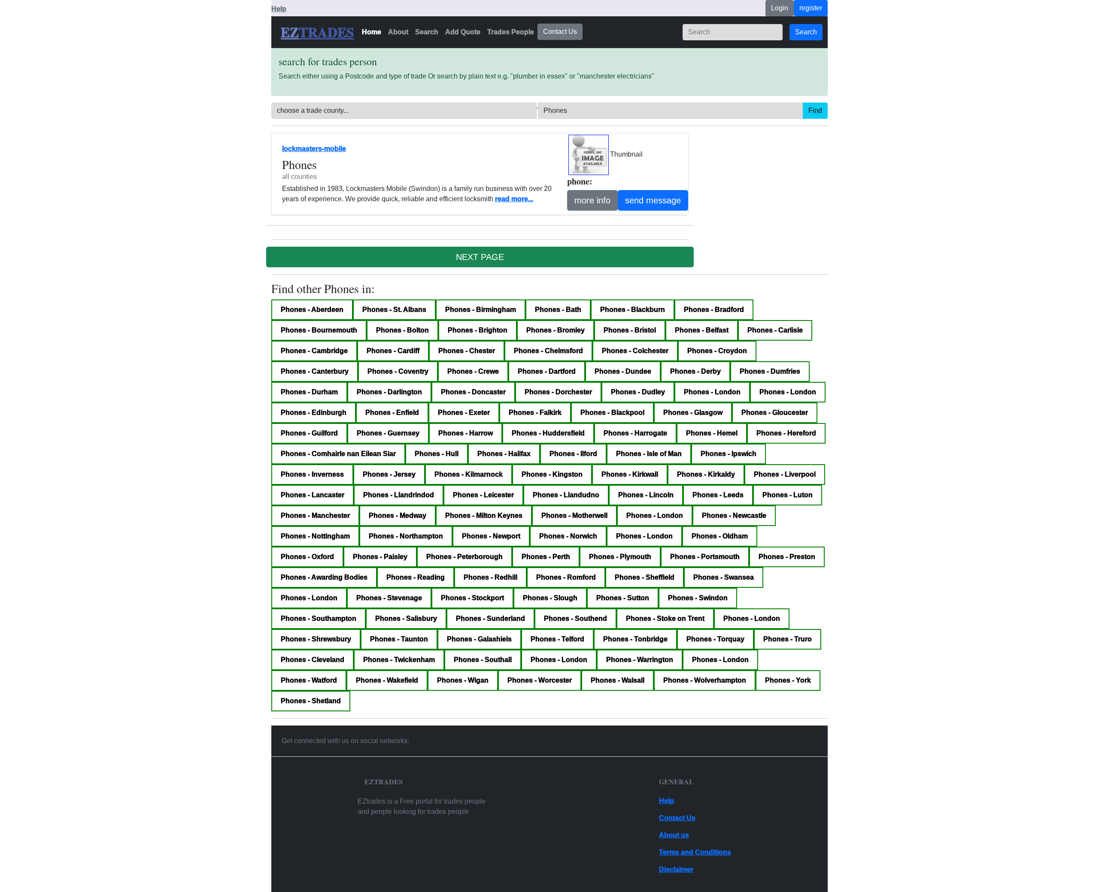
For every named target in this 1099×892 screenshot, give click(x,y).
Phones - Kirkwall (629, 474)
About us (674, 835)
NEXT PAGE (480, 257)
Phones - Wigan (463, 680)
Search (426, 32)
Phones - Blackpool (612, 412)
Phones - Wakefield (387, 680)
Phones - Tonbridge (635, 639)
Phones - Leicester (483, 495)
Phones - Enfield (392, 412)
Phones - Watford (309, 680)
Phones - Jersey (389, 474)
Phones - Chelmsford (548, 350)
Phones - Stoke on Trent (665, 618)
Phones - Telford (557, 639)
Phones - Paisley (380, 556)
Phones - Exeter (464, 412)
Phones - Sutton (622, 598)
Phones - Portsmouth (705, 556)
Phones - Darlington (389, 392)
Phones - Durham (309, 392)
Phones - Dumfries (770, 371)
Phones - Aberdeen (312, 309)
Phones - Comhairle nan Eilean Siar (338, 453)
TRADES (326, 32)
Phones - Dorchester (558, 392)
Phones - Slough (550, 598)
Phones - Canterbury (315, 371)
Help (278, 8)
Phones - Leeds (718, 495)
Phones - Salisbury (406, 618)
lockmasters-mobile (314, 148)
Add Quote (462, 32)
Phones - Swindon (698, 598)
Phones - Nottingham (315, 536)
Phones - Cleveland (312, 659)
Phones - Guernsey (388, 433)
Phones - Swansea (723, 577)
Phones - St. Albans (394, 309)
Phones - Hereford (786, 433)
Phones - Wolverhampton (704, 680)
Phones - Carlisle (775, 330)
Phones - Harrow (465, 433)
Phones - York (788, 680)
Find (815, 110)
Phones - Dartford (547, 371)
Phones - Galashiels (479, 639)
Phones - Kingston (552, 474)
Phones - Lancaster (312, 495)
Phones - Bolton (402, 330)
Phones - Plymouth (620, 556)
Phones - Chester (466, 350)
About (398, 32)
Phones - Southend (575, 618)
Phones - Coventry (397, 371)
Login (779, 8)
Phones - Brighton (477, 330)
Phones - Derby (695, 371)
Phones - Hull (436, 453)
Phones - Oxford (307, 556)
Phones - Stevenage (389, 598)
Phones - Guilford (309, 433)
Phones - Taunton (399, 639)
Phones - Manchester (315, 515)
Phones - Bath (558, 309)
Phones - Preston (787, 556)
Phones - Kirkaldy (706, 474)
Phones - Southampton (318, 618)
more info (592, 200)
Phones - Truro (787, 639)
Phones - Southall (483, 659)
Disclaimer (676, 869)
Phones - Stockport (472, 598)
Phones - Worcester (539, 680)
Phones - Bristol (630, 330)
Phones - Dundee (623, 371)
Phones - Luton (787, 495)
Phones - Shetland (311, 701)
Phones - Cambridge (314, 350)
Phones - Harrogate (635, 433)
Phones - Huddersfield (548, 433)
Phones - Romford (566, 577)
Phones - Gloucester (774, 412)
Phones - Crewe (473, 371)
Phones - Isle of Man (649, 453)
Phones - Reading (415, 577)
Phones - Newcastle (734, 515)
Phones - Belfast (702, 330)
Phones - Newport (491, 536)
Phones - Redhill (490, 577)
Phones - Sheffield (644, 577)
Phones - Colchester (635, 350)
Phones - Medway (397, 515)
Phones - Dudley (638, 392)
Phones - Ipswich (728, 453)
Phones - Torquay (715, 639)
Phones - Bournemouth (319, 330)
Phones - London (712, 392)
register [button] (810, 8)
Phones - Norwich (568, 536)
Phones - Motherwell (574, 515)
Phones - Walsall (617, 680)
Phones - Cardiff (393, 350)
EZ (290, 32)
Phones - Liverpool (785, 474)
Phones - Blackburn (632, 309)
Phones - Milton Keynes (483, 515)
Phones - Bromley (555, 330)
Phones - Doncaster (473, 392)
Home (371, 32)
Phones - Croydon (717, 350)
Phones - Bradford (714, 309)
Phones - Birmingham (480, 309)
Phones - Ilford (573, 453)
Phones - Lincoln (646, 495)
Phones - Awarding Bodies (324, 577)
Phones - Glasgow (693, 412)
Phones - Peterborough (464, 556)
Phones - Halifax (504, 453)
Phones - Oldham (720, 536)
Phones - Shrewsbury (316, 639)
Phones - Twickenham (399, 659)
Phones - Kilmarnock (468, 474)
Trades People (510, 32)
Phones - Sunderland (490, 618)
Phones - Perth (546, 556)
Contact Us (560, 31)
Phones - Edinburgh (313, 412)
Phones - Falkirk (535, 412)
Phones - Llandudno (566, 495)
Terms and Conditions (695, 852)
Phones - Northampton (406, 536)
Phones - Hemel (712, 433)
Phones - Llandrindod (398, 495)
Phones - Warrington (639, 659)
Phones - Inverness (312, 474)
